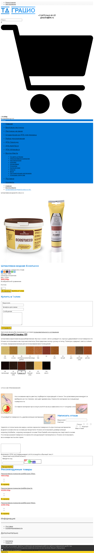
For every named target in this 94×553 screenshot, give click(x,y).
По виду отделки (16, 157)
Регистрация (11, 2)
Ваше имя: (61, 420)
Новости (9, 543)
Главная (9, 186)
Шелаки (13, 162)
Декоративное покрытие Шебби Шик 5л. (17, 488)
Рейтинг (61, 422)
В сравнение (16, 281)
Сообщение (7, 311)
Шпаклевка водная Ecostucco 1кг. (18, 189)
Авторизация (11, 4)
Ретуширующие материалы (21, 173)
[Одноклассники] (4, 272)
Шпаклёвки (14, 164)
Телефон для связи (10, 307)
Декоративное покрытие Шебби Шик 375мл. (18, 474)
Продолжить (7, 467)
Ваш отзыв (79, 428)
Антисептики (15, 168)
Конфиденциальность (14, 528)
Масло (12, 170)
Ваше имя (6, 303)
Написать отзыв (18, 270)
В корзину (5, 484)
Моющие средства (17, 175)
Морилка (13, 166)
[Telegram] (15, 272)
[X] (7, 272)
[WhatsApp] (12, 272)
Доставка (9, 526)
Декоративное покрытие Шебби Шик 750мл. (18, 503)
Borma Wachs (11, 188)
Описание (7, 334)
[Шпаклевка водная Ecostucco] (35, 262)
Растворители (15, 160)
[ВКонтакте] (2, 272)
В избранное (6, 281)
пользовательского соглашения (46, 332)
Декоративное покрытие (20, 158)
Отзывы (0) (20, 334)
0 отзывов (6, 270)
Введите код (7, 458)
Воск (12, 171)
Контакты (9, 541)
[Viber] (9, 272)
